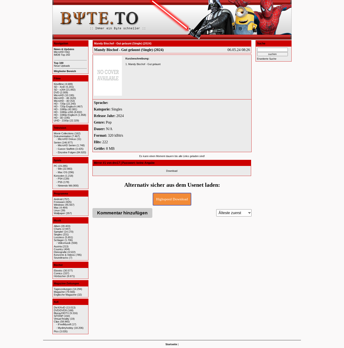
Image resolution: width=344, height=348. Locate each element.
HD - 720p (60, 103)
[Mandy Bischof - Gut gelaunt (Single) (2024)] (108, 76)
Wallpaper (59, 213)
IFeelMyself (64, 324)
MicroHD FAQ (62, 52)
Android (58, 199)
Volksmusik (64, 243)
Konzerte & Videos (64, 254)
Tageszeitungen (63, 289)
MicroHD (59, 95)
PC (55, 166)
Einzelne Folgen (67, 152)
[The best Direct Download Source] (172, 39)
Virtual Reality (61, 318)
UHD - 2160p (61, 120)
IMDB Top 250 (62, 54)
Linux (57, 210)
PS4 (60, 178)
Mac (56, 207)
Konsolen (59, 175)
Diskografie (60, 252)
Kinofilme (59, 84)
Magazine (59, 291)
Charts (58, 228)
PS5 (60, 182)
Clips (56, 321)
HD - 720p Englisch (65, 106)
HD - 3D (58, 117)
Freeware (59, 202)
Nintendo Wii (65, 185)
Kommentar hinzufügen (122, 212)
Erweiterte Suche (266, 58)
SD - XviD (59, 86)
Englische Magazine (65, 294)
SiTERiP (58, 316)
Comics (58, 273)
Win (60, 168)
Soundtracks (61, 257)
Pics (56, 331)
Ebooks (58, 270)
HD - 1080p (60, 109)
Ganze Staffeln (66, 148)
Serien (57, 142)
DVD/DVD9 (60, 310)
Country (58, 249)
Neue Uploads (62, 65)
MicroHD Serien (67, 145)
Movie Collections (64, 133)
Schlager (59, 240)
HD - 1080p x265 (63, 112)
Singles (58, 234)
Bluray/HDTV (61, 313)
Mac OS (62, 172)
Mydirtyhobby (65, 327)
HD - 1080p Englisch (65, 115)
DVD (56, 92)
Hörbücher (60, 276)
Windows (59, 204)
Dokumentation (62, 136)
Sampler (58, 231)
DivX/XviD (59, 307)
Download (171, 170)
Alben (57, 226)
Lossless (59, 237)
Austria (58, 246)
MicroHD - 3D (62, 100)
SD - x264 (59, 89)
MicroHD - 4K (61, 98)
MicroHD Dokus (67, 139)
